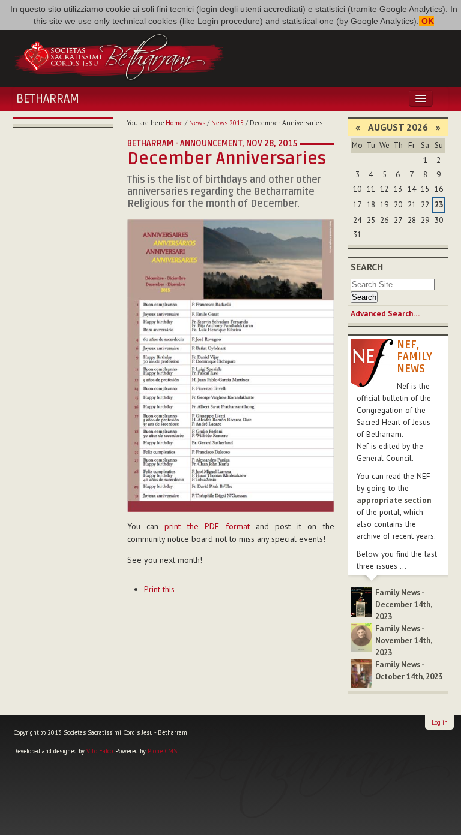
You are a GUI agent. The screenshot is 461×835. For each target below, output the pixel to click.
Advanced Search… (385, 314)
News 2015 (227, 123)
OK (426, 21)
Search (367, 267)
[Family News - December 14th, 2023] (361, 601)
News (197, 123)
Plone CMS (162, 751)
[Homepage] (118, 55)
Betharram (47, 99)
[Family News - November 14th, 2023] (361, 636)
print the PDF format (206, 526)
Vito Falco (99, 751)
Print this (159, 589)
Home (174, 123)
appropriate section (394, 500)
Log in (440, 722)
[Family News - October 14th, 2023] (361, 672)
